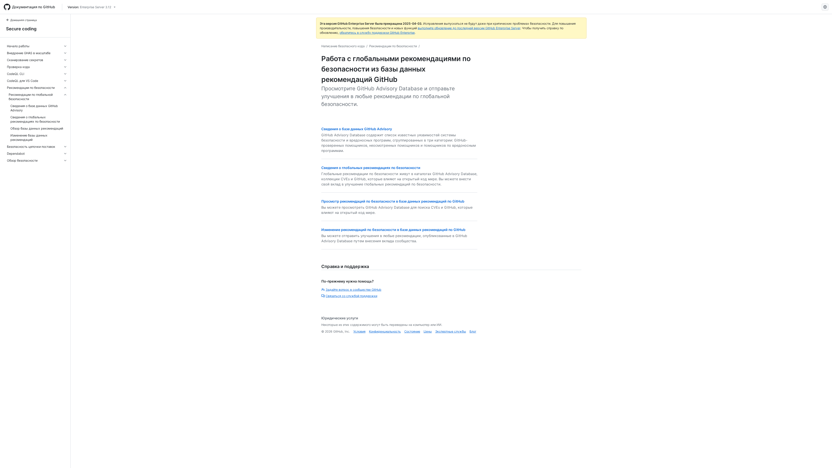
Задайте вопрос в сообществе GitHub (353, 289)
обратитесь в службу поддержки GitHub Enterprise (377, 32)
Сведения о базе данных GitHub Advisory (356, 129)
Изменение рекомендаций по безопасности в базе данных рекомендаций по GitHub (393, 230)
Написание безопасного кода (343, 46)
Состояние (412, 331)
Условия (359, 331)
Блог (473, 331)
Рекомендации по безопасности (393, 46)
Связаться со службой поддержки (351, 296)
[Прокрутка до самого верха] (822, 458)
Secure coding (21, 28)
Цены (428, 331)
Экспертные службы (450, 331)
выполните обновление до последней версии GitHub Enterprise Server (469, 28)
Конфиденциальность (385, 331)
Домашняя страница (23, 20)
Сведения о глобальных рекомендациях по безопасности (370, 168)
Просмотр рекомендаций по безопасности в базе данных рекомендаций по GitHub (392, 201)
